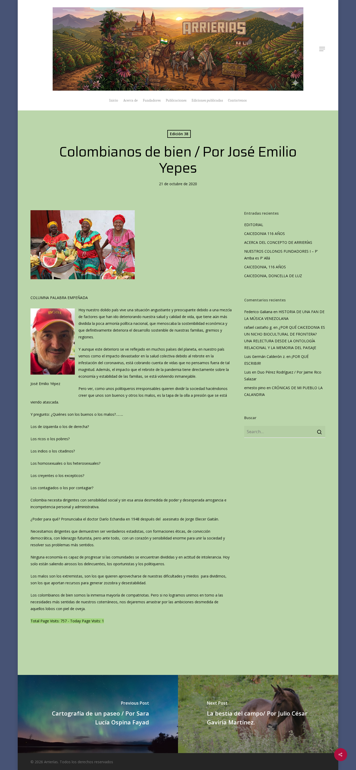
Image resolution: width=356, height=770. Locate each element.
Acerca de (130, 100)
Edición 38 (179, 133)
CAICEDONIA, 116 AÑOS (265, 266)
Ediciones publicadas (207, 100)
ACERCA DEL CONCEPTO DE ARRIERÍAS (278, 242)
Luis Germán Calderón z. (264, 356)
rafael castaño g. (258, 327)
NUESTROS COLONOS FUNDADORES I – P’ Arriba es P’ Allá (281, 254)
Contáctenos (237, 100)
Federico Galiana (258, 311)
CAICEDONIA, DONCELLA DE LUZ (273, 275)
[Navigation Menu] (322, 49)
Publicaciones (176, 100)
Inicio (113, 100)
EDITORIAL (253, 224)
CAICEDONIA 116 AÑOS (264, 233)
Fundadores (152, 100)
